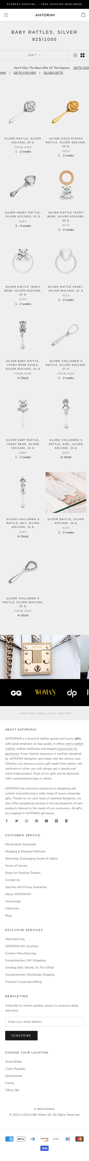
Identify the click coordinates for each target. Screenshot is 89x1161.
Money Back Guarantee (20, 844)
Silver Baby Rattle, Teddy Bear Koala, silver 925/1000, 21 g (23, 365)
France (9, 1083)
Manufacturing (15, 939)
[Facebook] (6, 820)
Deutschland (13, 1076)
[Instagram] (26, 820)
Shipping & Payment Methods (25, 851)
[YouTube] (46, 820)
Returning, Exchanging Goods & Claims (31, 859)
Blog (8, 915)
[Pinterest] (36, 820)
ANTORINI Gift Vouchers (21, 946)
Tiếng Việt (12, 1090)
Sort (33, 55)
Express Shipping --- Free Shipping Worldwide (44, 4)
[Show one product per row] (75, 55)
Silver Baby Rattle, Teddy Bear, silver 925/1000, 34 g (23, 444)
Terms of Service (16, 866)
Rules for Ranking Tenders (23, 873)
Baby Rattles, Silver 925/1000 (50, 713)
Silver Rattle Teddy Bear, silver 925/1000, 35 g (66, 216)
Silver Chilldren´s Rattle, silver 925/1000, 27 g (66, 365)
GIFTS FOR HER (25, 73)
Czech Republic (15, 1069)
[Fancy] (66, 820)
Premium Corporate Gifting (23, 982)
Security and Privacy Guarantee (26, 887)
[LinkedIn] (56, 820)
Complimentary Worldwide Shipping (29, 975)
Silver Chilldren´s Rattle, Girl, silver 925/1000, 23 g (66, 444)
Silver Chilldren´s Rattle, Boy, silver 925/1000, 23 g (23, 523)
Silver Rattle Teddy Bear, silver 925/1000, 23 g (23, 291)
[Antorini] (45, 15)
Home (24, 713)
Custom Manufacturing (20, 953)
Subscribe (21, 1035)
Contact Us (12, 880)
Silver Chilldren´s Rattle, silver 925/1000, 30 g (23, 602)
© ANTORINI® (44, 1109)
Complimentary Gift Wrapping (25, 960)
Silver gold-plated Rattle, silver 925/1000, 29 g (66, 142)
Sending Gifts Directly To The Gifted (29, 967)
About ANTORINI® (18, 894)
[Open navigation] (6, 15)
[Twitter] (16, 820)
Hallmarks (12, 908)
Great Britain (13, 1062)
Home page (13, 901)
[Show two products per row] (82, 55)
